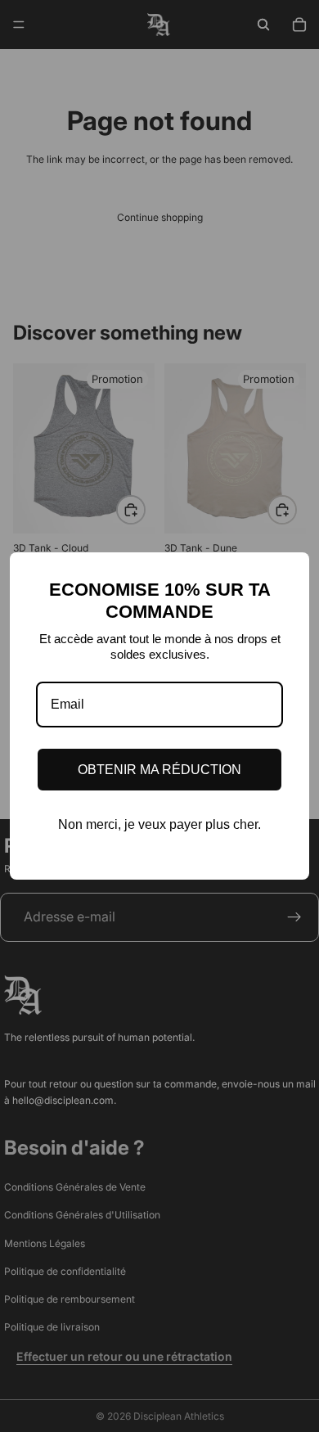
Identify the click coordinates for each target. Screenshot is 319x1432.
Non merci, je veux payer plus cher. (159, 824)
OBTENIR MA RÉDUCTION (159, 770)
